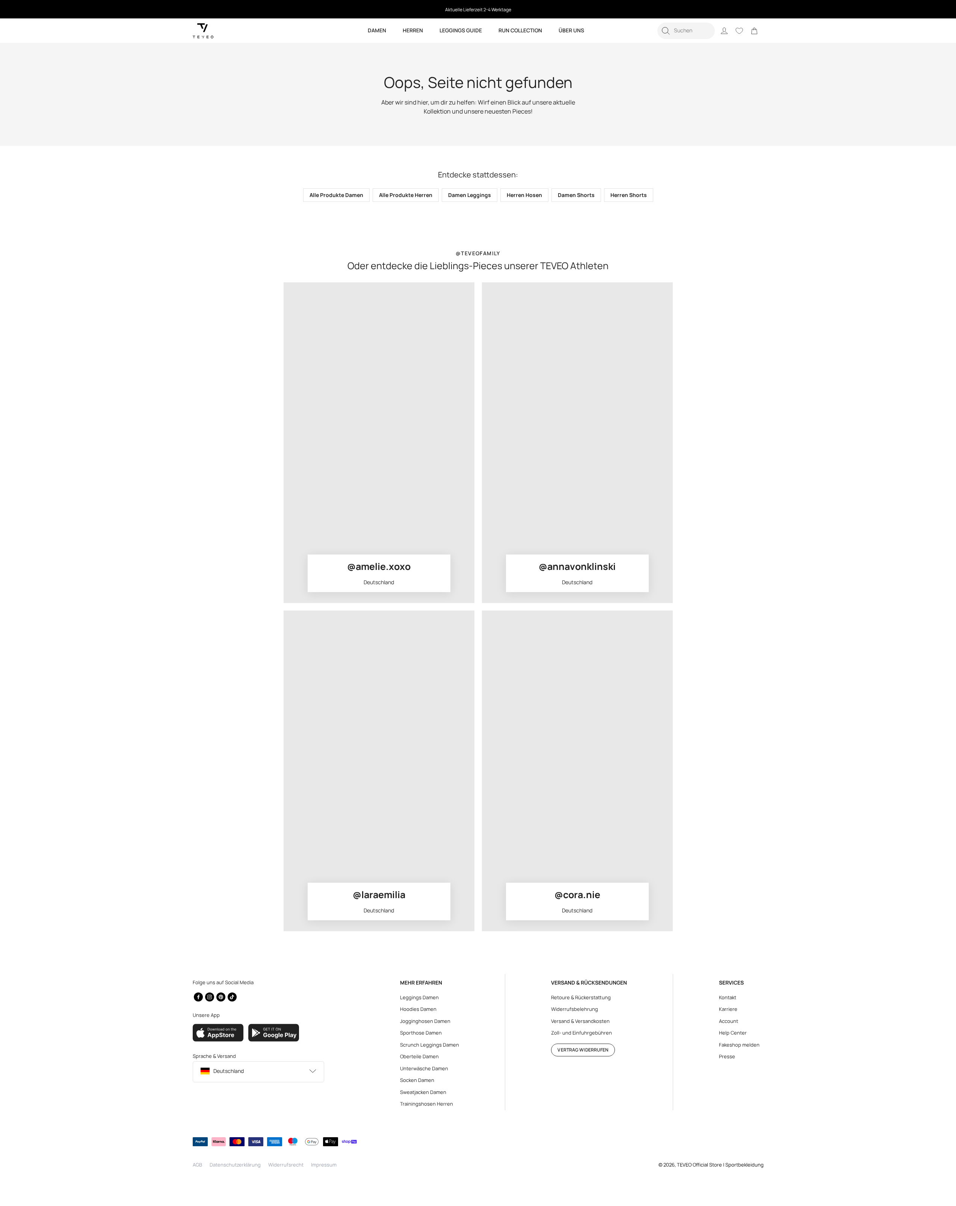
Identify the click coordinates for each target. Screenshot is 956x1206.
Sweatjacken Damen (423, 1092)
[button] (686, 31)
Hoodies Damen (418, 1009)
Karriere (728, 1009)
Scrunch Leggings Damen (429, 1044)
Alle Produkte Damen (336, 194)
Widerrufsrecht (286, 1164)
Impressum (324, 1164)
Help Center (733, 1032)
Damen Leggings (469, 194)
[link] (754, 30)
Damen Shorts (576, 194)
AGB (197, 1164)
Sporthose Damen (421, 1032)
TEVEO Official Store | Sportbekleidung (720, 1164)
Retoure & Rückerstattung (581, 997)
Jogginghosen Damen (425, 1021)
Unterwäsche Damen (424, 1068)
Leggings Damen (419, 997)
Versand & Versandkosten (580, 1021)
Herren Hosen (524, 194)
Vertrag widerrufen (582, 1050)
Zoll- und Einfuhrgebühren (581, 1032)
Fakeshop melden (739, 1044)
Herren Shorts (628, 194)
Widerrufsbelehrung (574, 1009)
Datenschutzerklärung (235, 1164)
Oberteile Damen (419, 1056)
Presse (727, 1056)
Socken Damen (417, 1080)
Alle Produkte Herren (405, 194)
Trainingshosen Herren (426, 1103)
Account (728, 1021)
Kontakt (727, 997)
